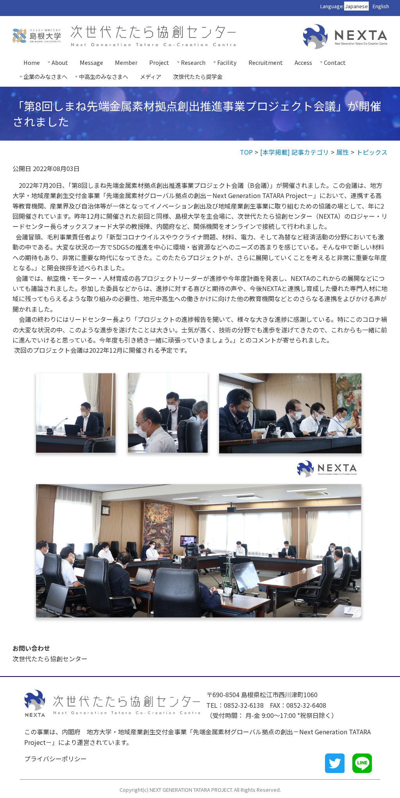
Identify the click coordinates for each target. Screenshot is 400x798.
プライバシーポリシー (55, 758)
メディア (150, 76)
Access (303, 62)
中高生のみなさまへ (103, 76)
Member (126, 62)
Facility (227, 62)
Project (159, 62)
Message (91, 62)
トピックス (372, 152)
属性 (342, 152)
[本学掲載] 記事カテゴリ (294, 152)
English (381, 6)
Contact (335, 62)
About (60, 62)
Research (193, 62)
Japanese (356, 6)
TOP (246, 152)
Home (31, 62)
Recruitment (265, 62)
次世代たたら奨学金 (197, 76)
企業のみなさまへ (45, 76)
